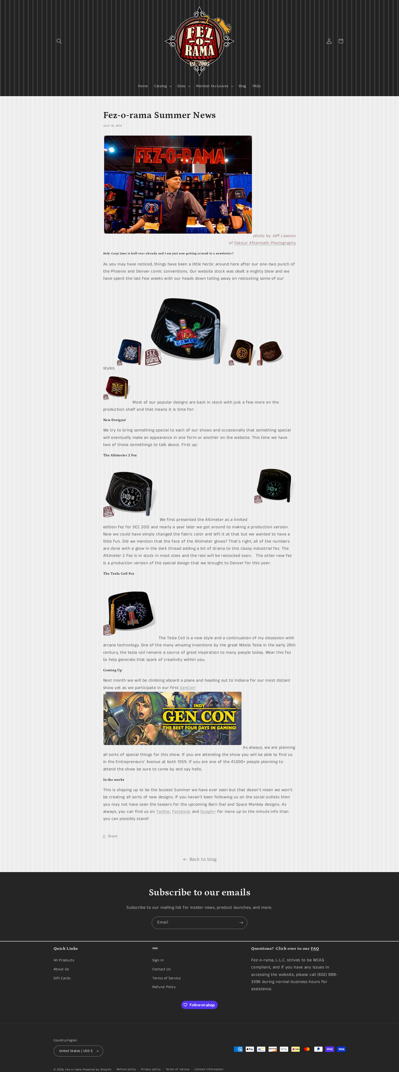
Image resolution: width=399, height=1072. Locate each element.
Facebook (181, 812)
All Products (64, 960)
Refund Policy (164, 987)
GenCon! (188, 688)
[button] (59, 41)
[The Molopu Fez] (271, 368)
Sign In (158, 960)
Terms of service (178, 1069)
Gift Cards (62, 978)
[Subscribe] (241, 923)
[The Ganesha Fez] (131, 368)
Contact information (209, 1069)
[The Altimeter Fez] (131, 520)
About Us (61, 969)
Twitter (163, 812)
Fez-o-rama (73, 1070)
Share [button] (113, 836)
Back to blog (203, 859)
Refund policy (126, 1069)
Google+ (208, 812)
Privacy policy (150, 1069)
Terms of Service (166, 978)
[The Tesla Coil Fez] (131, 638)
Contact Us (161, 969)
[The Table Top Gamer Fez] (187, 368)
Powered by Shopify (97, 1070)
